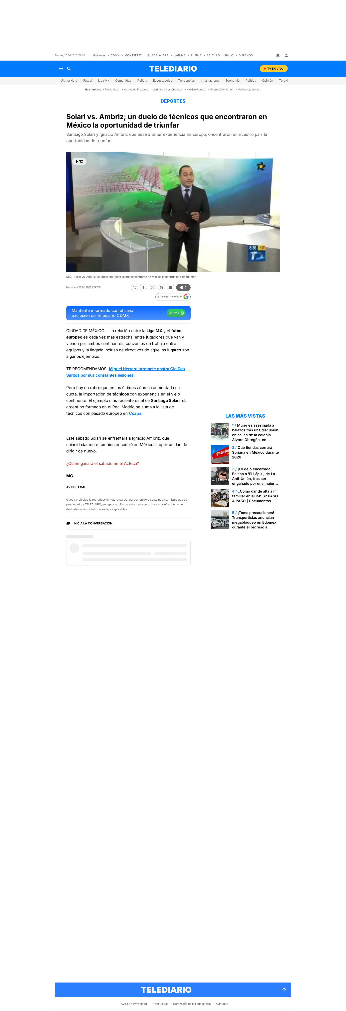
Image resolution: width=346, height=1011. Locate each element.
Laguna (179, 55)
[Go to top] (284, 990)
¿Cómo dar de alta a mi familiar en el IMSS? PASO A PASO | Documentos (255, 496)
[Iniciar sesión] (286, 55)
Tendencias (186, 80)
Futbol (87, 80)
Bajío (229, 55)
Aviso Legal (160, 1003)
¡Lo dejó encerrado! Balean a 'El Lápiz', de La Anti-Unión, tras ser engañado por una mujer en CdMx (253, 478)
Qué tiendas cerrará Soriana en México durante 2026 (255, 452)
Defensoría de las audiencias (192, 1003)
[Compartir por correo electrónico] (170, 287)
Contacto (222, 1003)
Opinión (267, 80)
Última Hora (69, 80)
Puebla (196, 55)
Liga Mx (103, 80)
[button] (173, 296)
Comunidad (123, 80)
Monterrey (133, 55)
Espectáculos (162, 80)
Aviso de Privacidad (134, 1003)
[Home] (173, 69)
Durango (246, 55)
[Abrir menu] (61, 68)
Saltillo (213, 55)
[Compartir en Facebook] (143, 287)
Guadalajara (157, 55)
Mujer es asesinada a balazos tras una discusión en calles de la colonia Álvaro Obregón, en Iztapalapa (255, 435)
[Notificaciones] (278, 55)
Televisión (286, 80)
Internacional (210, 80)
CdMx (115, 55)
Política (250, 80)
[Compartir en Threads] (161, 287)
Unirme (173, 313)
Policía (142, 80)
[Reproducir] (79, 161)
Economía (232, 80)
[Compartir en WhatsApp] (134, 287)
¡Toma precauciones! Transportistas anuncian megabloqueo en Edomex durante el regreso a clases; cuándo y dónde (254, 522)
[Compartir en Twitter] (152, 287)
